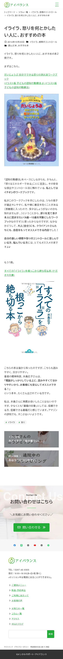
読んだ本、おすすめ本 (18, 45)
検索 (50, 634)
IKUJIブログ (17, 623)
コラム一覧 (17, 613)
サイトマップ (8, 647)
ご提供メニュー (19, 585)
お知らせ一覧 (18, 608)
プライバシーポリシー (21, 647)
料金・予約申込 (19, 590)
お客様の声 (17, 600)
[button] (31, 527)
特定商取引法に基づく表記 (39, 647)
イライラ (11, 422)
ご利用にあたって (20, 595)
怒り (22, 422)
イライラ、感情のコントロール (43, 41)
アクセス (15, 618)
